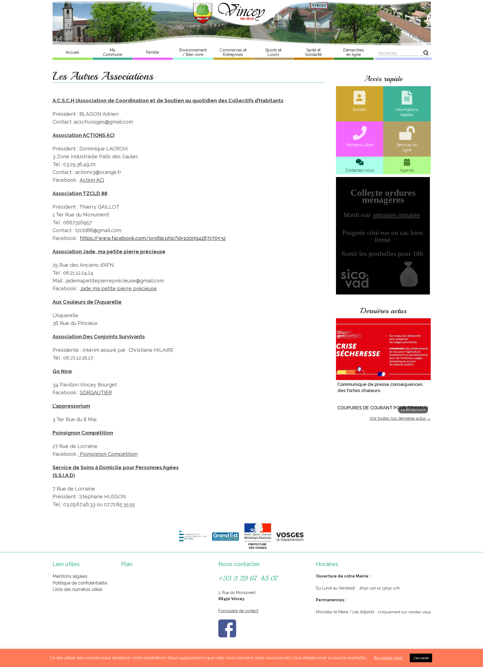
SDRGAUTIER (96, 392)
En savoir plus (388, 657)
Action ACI (92, 180)
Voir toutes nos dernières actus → (400, 418)
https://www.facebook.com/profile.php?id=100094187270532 (153, 238)
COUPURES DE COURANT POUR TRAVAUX (382, 408)
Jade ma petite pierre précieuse (118, 288)
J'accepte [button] (421, 658)
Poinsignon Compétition (108, 454)
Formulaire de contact (238, 611)
